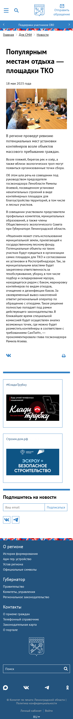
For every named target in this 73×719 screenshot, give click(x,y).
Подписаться (56, 507)
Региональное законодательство (26, 597)
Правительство (13, 586)
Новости (43, 35)
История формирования (20, 554)
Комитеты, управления (19, 592)
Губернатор (14, 579)
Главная (8, 35)
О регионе (13, 546)
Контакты (12, 607)
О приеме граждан (16, 614)
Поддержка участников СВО (36, 25)
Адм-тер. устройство (17, 559)
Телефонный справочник (21, 619)
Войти (49, 711)
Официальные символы (20, 569)
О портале (10, 630)
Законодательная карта (20, 624)
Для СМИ (25, 35)
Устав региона (13, 564)
